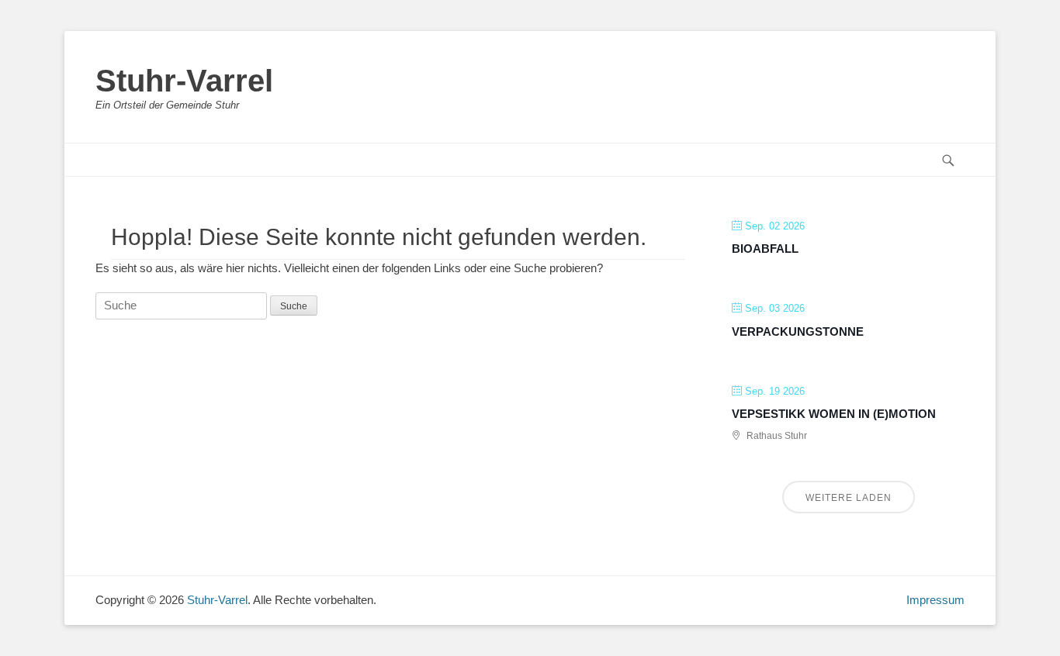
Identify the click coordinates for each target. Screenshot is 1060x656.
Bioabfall (765, 248)
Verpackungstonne (798, 331)
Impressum (935, 599)
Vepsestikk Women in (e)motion (834, 413)
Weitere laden (848, 497)
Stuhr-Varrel (184, 81)
